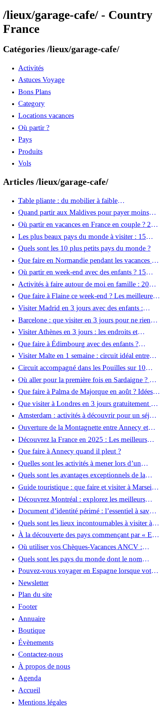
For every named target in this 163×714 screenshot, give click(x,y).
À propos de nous (44, 666)
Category (31, 103)
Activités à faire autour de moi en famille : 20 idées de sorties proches (83, 284)
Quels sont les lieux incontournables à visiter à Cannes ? (85, 523)
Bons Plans (34, 92)
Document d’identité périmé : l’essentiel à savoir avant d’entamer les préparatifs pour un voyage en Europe (87, 511)
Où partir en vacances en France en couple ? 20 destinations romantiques (86, 224)
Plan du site (35, 594)
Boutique (31, 630)
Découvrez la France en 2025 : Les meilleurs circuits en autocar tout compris (82, 439)
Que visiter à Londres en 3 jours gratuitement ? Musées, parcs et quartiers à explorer (86, 404)
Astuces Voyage (41, 80)
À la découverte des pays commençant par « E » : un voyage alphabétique (88, 535)
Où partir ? (33, 128)
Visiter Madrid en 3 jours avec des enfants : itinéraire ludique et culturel (80, 308)
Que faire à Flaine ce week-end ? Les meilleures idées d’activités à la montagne (86, 296)
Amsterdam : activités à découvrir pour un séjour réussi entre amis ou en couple (88, 415)
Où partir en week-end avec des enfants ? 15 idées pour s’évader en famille (82, 272)
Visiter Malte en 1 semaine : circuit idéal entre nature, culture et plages (83, 356)
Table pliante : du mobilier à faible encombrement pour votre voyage (68, 201)
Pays (25, 139)
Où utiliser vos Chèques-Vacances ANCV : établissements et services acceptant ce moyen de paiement (87, 547)
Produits (30, 151)
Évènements (35, 642)
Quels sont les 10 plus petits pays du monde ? (84, 248)
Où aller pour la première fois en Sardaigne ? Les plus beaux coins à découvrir (89, 380)
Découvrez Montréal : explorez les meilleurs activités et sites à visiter (81, 499)
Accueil (29, 690)
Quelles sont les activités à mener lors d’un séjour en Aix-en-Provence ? (79, 463)
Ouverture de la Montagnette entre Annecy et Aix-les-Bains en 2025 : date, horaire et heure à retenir (86, 427)
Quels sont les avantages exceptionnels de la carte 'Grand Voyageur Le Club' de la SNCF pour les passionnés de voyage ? (82, 475)
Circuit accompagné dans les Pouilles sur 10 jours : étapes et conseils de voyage (82, 368)
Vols (24, 163)
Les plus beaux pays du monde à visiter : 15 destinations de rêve (82, 236)
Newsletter (33, 583)
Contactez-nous (40, 654)
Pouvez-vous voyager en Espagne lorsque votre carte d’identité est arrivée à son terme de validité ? (88, 571)
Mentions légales (42, 702)
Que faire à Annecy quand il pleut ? (69, 451)
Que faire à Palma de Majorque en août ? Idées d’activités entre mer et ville (85, 391)
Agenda (29, 678)
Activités (31, 68)
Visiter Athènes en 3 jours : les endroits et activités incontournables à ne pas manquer (80, 332)
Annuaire (31, 619)
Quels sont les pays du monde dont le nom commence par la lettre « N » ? (80, 559)
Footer (27, 606)
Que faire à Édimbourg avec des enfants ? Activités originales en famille (78, 344)
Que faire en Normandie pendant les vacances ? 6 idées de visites (86, 260)
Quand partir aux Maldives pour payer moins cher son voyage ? (83, 212)
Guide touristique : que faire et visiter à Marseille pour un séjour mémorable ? (88, 487)
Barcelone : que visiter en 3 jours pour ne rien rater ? (84, 320)
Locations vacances (46, 115)
